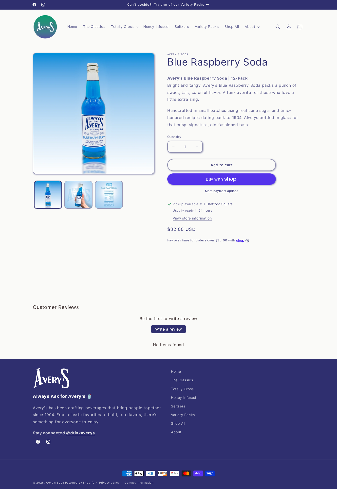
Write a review (168, 329)
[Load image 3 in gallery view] (109, 195)
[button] (124, 26)
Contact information (139, 482)
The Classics (182, 380)
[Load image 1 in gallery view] (48, 195)
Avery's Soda (55, 482)
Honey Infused (183, 397)
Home (176, 371)
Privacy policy (109, 482)
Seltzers (178, 406)
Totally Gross (182, 389)
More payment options (221, 191)
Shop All (178, 423)
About (176, 432)
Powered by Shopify (79, 482)
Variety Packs (183, 415)
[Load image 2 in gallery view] (78, 195)
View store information (192, 218)
